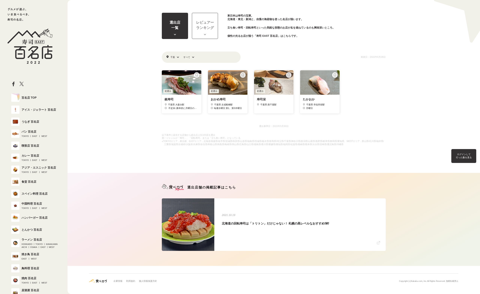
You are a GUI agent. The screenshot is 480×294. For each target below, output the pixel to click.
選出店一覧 (175, 25)
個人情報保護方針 (148, 281)
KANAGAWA (52, 244)
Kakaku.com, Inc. (419, 281)
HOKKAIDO (27, 244)
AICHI (24, 247)
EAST (34, 136)
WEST (44, 136)
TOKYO (25, 136)
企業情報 (117, 281)
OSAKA (33, 247)
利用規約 (130, 281)
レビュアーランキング (205, 25)
